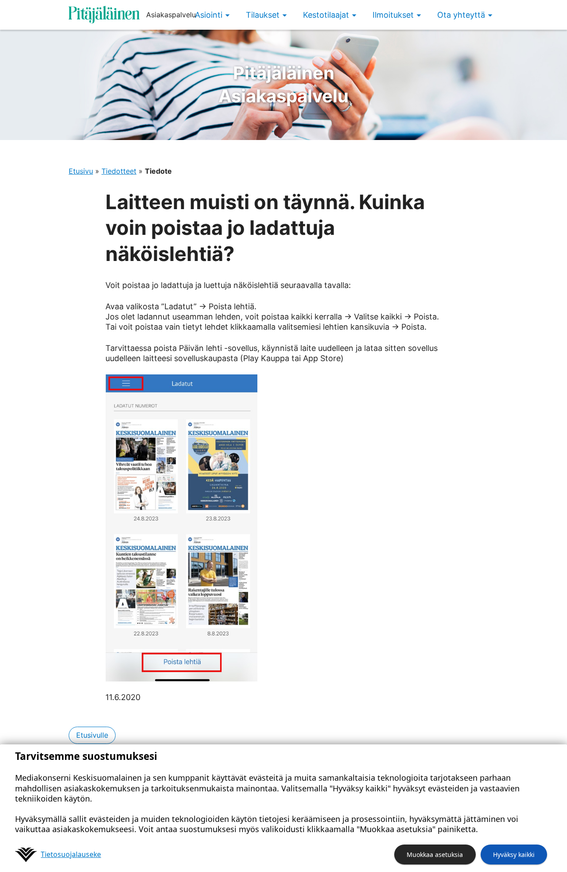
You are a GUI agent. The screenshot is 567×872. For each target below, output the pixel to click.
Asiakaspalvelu (283, 84)
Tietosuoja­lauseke (71, 854)
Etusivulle (92, 735)
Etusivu (81, 171)
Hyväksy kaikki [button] (514, 854)
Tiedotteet (118, 171)
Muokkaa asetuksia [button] (435, 854)
